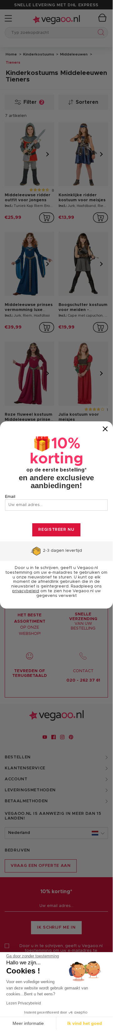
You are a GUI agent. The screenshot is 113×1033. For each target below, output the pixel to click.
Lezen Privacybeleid (23, 1003)
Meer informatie (28, 1023)
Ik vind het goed (84, 1023)
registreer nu (56, 530)
